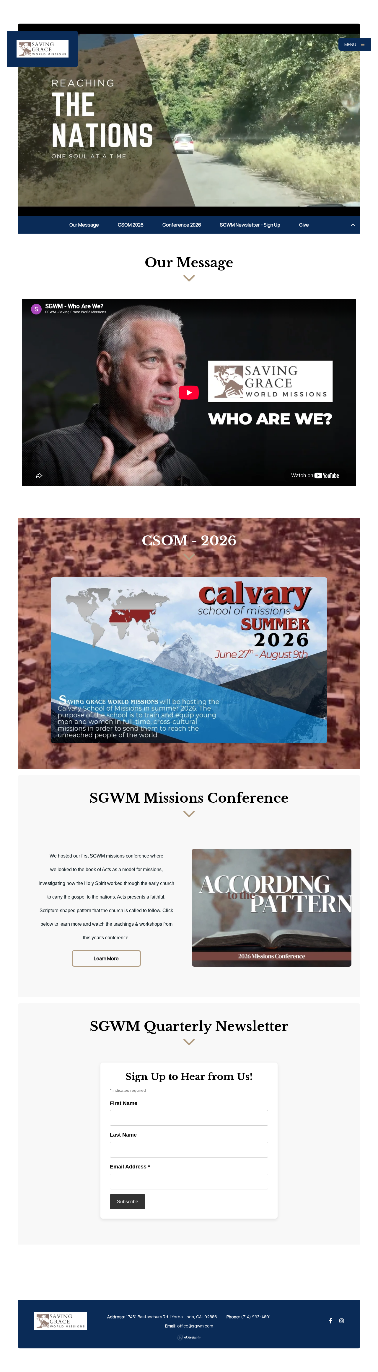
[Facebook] (330, 1320)
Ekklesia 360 (189, 1337)
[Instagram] (341, 1320)
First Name (123, 1103)
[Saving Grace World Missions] (42, 49)
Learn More (106, 958)
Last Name (123, 1135)
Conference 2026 (181, 225)
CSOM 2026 (131, 225)
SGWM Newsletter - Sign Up (250, 225)
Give (304, 225)
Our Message (84, 225)
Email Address (130, 1167)
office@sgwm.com (195, 1326)
